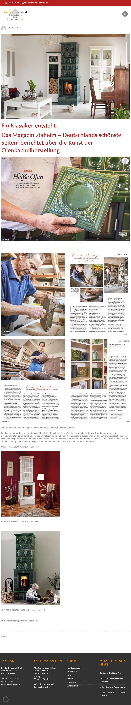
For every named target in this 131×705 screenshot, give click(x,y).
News (69, 675)
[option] (65, 76)
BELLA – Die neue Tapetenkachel (113, 687)
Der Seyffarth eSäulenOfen (110, 673)
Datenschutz (72, 686)
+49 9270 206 (13, 3)
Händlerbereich (74, 668)
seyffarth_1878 (15, 30)
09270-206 (13, 679)
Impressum (72, 682)
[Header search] (125, 14)
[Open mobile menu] (117, 13)
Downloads (72, 672)
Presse (70, 679)
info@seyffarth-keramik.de (36, 3)
